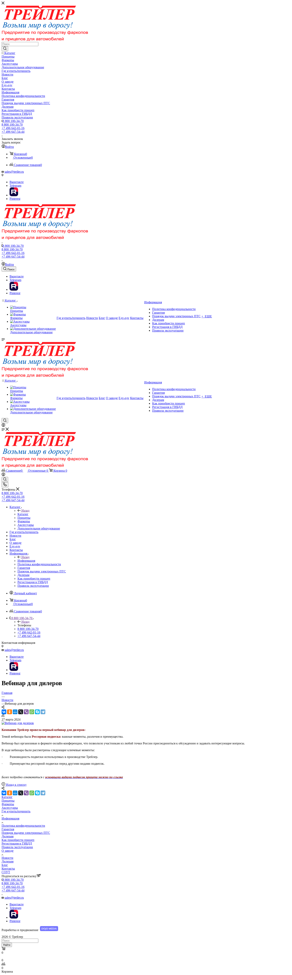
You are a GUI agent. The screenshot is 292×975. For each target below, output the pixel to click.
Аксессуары (10, 807)
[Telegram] (43, 711)
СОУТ (6, 872)
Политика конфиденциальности (23, 825)
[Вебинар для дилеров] (18, 723)
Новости (7, 858)
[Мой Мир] (15, 711)
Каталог (22, 514)
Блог (5, 865)
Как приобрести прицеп (18, 840)
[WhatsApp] (31, 711)
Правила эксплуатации (17, 847)
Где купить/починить (16, 811)
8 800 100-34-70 (13, 121)
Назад (25, 510)
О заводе (8, 850)
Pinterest (15, 198)
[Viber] (26, 711)
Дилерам (8, 836)
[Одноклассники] (9, 711)
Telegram (15, 185)
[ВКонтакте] (4, 711)
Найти (6, 944)
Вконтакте (17, 182)
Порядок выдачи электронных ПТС (26, 832)
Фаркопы (8, 804)
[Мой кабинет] (3, 425)
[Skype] (37, 711)
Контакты (8, 868)
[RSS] (3, 716)
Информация (26, 560)
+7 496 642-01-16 (13, 128)
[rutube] (14, 195)
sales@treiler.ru (14, 171)
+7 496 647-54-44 (13, 131)
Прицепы (8, 800)
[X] (20, 711)
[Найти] (5, 48)
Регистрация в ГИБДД (17, 843)
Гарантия (8, 829)
